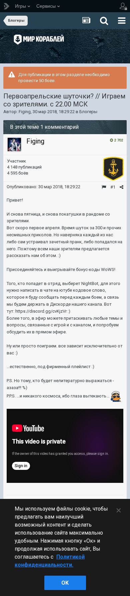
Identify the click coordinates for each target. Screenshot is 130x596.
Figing (25, 111)
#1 (112, 187)
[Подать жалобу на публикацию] (104, 187)
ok (65, 583)
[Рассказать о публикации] (121, 187)
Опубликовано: (43, 186)
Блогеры (88, 111)
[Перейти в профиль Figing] (14, 144)
